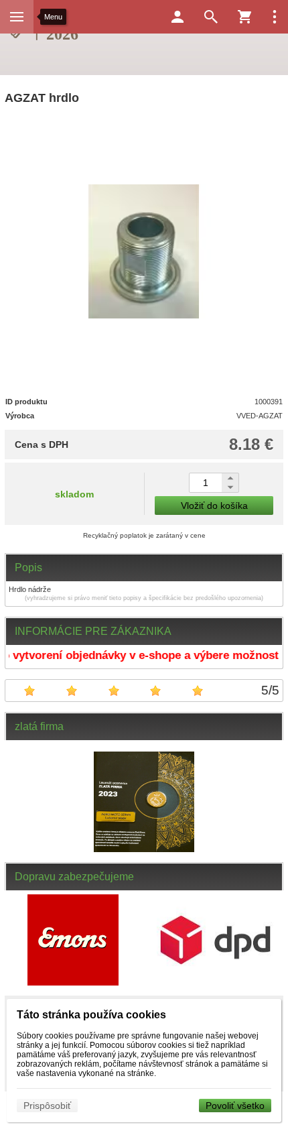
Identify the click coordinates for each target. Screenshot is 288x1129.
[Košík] (244, 17)
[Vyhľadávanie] (211, 17)
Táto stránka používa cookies (91, 1014)
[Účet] (177, 17)
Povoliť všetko (235, 1105)
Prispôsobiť (47, 1105)
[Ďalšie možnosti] (274, 17)
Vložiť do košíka (214, 505)
